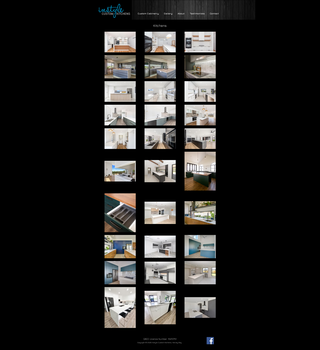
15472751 (172, 339)
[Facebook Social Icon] (210, 340)
